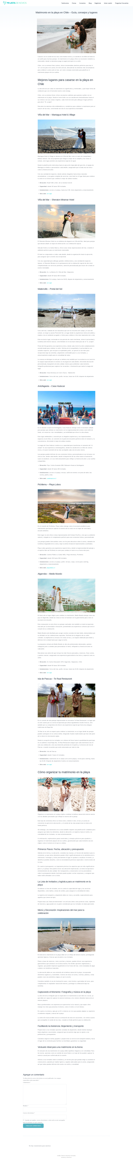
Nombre (25, 1105)
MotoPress (69, 1157)
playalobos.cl (51, 567)
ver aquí (49, 193)
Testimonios (65, 3)
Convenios (82, 3)
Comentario (27, 1082)
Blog (90, 3)
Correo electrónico (29, 1113)
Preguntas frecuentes (121, 3)
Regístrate (98, 3)
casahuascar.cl (51, 478)
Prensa (74, 3)
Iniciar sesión (108, 3)
